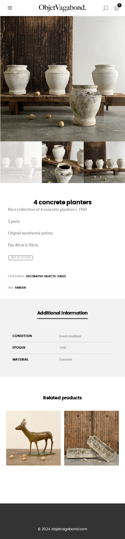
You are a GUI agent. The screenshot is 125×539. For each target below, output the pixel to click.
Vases (61, 276)
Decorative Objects (41, 276)
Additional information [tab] (62, 313)
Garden (20, 288)
